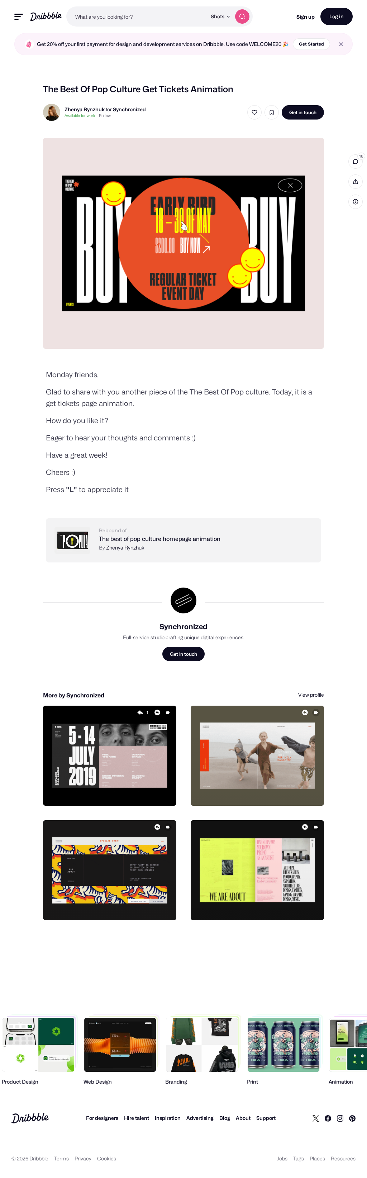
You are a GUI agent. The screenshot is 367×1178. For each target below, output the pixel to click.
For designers (102, 1118)
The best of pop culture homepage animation (159, 539)
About (243, 1118)
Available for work (80, 115)
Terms (61, 1158)
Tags (298, 1158)
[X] (316, 1118)
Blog (224, 1118)
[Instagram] (340, 1118)
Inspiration (168, 1118)
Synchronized (129, 109)
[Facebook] (328, 1118)
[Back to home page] (46, 16)
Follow (105, 115)
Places (317, 1158)
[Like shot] (254, 112)
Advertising (200, 1118)
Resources (343, 1158)
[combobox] (136, 16)
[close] (341, 44)
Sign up (305, 17)
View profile (311, 695)
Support (266, 1118)
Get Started (311, 44)
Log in (336, 16)
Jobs (282, 1158)
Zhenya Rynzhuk (85, 109)
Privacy (83, 1158)
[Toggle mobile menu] (18, 16)
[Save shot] (271, 112)
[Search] (242, 16)
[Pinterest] (352, 1118)
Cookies (106, 1158)
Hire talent (136, 1118)
